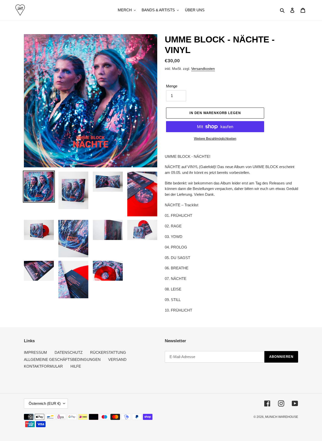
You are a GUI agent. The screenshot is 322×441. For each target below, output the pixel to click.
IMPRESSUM (35, 352)
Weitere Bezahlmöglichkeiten (215, 138)
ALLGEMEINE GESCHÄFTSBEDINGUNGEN (62, 359)
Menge (171, 86)
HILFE (75, 366)
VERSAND (117, 359)
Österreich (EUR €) (45, 403)
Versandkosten (203, 69)
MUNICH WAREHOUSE (281, 417)
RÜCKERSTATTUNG (108, 352)
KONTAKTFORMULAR (43, 366)
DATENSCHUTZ (69, 352)
